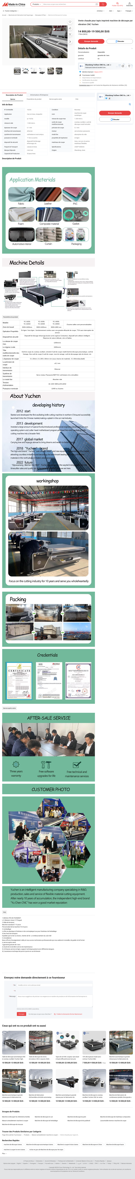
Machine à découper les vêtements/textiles (16, 1117)
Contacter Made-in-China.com (84, 1161)
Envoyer (21, 1014)
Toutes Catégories (11, 11)
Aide (110, 11)
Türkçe (109, 1163)
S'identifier (129, 6)
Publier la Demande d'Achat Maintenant (68, 1014)
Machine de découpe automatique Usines (39, 1144)
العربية (79, 1163)
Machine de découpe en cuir (44, 1117)
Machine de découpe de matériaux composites (115, 1117)
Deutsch (64, 1163)
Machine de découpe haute (115, 1144)
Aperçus (109, 1161)
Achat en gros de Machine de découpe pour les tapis (46, 1150)
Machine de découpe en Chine (92, 1144)
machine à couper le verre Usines (14, 1150)
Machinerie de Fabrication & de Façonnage (21, 15)
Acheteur (100, 11)
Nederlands (72, 1163)
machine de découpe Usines (13, 1144)
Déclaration (39, 1161)
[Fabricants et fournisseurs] (13, 4)
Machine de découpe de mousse (12, 1124)
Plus (3, 1153)
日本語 (91, 1163)
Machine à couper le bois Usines (67, 1144)
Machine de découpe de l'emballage (46, 1121)
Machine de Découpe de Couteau (57, 15)
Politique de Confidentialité (66, 1161)
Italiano (57, 1163)
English (19, 1163)
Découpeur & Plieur (40, 15)
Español (25, 1163)
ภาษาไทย (102, 1163)
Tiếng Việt (116, 1163)
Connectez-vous (84, 85)
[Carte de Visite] (130, 104)
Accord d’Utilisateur (50, 1161)
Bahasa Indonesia (126, 1163)
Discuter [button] (121, 41)
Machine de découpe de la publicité (79, 1121)
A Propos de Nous (29, 1161)
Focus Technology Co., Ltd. (66, 1167)
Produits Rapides (100, 1161)
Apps (118, 11)
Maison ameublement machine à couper (15, 1121)
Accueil (4, 15)
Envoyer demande (91, 41)
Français (40, 1163)
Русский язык (49, 1163)
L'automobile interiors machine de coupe (113, 1121)
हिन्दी (96, 1163)
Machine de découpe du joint (77, 1117)
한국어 (85, 1163)
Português (33, 1163)
